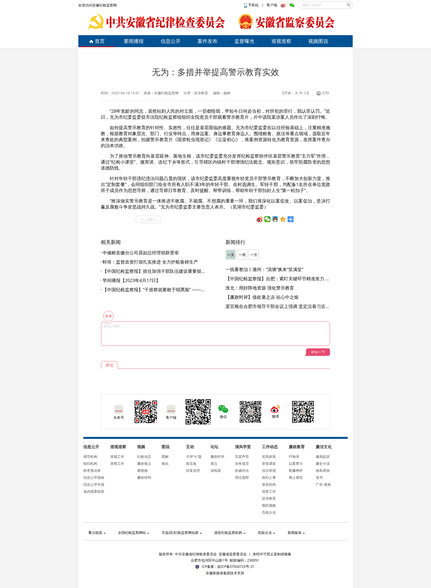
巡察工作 (117, 463)
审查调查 (269, 463)
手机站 (254, 4)
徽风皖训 (323, 456)
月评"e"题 (194, 456)
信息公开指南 (93, 477)
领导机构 (90, 456)
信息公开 (171, 41)
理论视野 (242, 477)
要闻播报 (134, 41)
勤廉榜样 (296, 470)
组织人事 (269, 477)
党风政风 (269, 456)
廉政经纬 (144, 477)
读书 (319, 477)
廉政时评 (217, 456)
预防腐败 (269, 505)
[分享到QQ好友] (275, 219)
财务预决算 (92, 470)
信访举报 (269, 470)
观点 (214, 463)
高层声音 (242, 456)
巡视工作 (117, 456)
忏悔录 (294, 456)
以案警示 (296, 463)
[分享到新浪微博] (260, 219)
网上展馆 (296, 477)
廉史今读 (323, 463)
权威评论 (242, 470)
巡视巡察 (281, 41)
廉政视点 (144, 463)
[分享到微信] (267, 219)
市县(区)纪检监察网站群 (180, 532)
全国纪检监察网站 (132, 532)
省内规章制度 (93, 491)
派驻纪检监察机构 (228, 532)
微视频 (142, 470)
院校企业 (265, 532)
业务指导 (242, 463)
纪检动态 (144, 456)
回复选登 (193, 470)
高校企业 (269, 512)
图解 (165, 456)
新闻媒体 (295, 532)
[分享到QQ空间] (283, 219)
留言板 (191, 463)
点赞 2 (151, 219)
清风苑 (216, 470)
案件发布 (207, 41)
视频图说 (318, 41)
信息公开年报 (93, 484)
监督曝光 (244, 41)
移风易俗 (323, 470)
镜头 (165, 463)
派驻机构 (269, 484)
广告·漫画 (323, 484)
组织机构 (90, 463)
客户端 (272, 4)
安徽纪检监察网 (166, 93)
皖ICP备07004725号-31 (235, 566)
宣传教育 (269, 498)
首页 (100, 41)
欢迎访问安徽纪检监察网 (97, 5)
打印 (325, 93)
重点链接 (95, 532)
